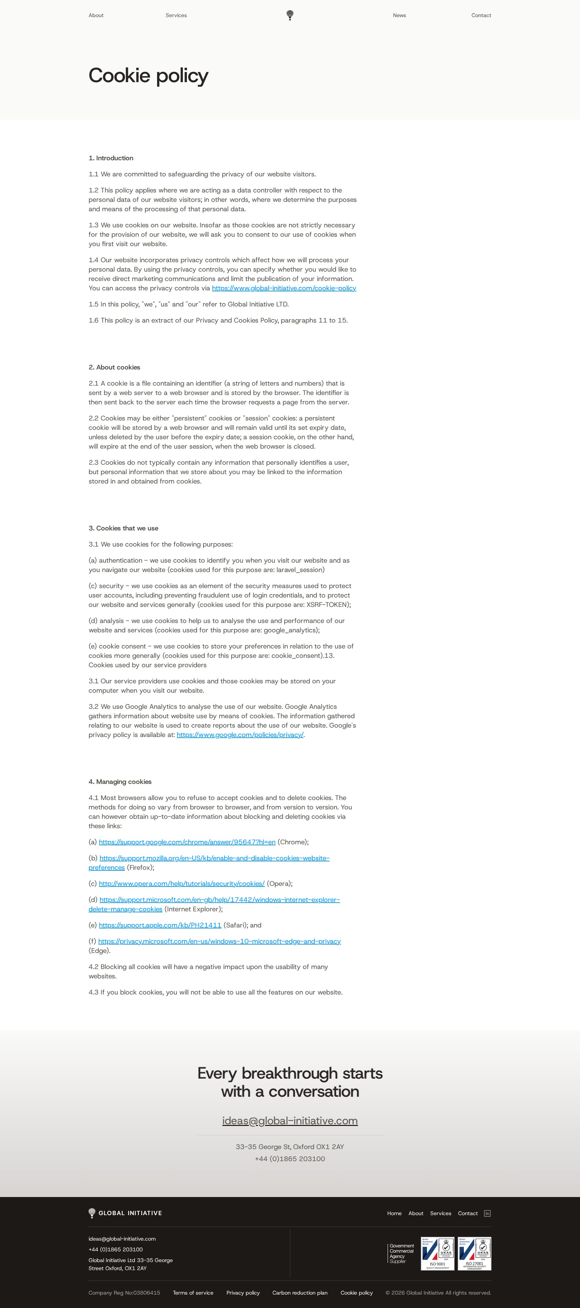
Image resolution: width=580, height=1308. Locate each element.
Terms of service (193, 1292)
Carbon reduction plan (300, 1292)
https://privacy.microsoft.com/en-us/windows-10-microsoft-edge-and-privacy (219, 941)
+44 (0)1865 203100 (290, 1158)
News (399, 15)
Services (176, 15)
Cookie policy (357, 1292)
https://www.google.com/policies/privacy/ (240, 734)
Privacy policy (243, 1292)
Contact (481, 15)
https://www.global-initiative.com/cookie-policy (284, 288)
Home (394, 1213)
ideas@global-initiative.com (290, 1121)
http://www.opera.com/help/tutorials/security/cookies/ (182, 883)
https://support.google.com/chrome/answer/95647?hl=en (187, 842)
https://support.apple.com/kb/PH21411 (160, 925)
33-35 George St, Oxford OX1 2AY (290, 1146)
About (96, 15)
